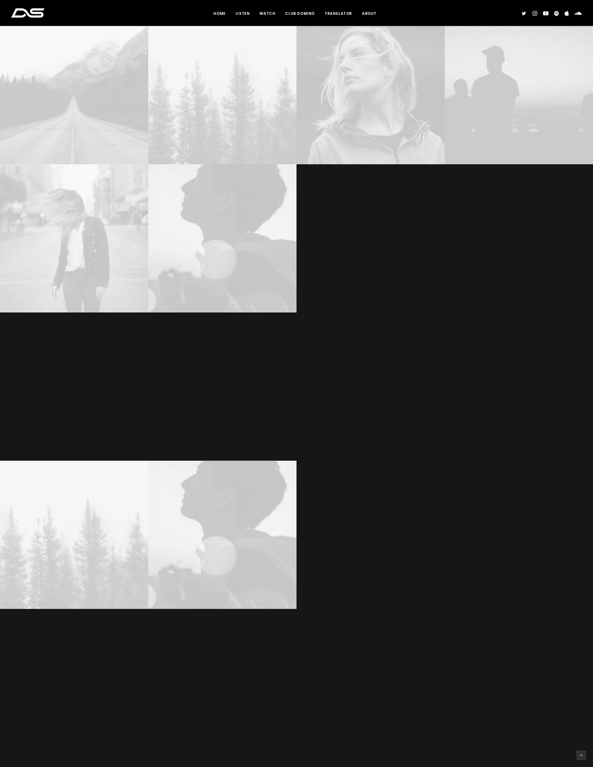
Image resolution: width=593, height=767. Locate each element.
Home (219, 13)
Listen (243, 13)
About (369, 13)
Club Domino (300, 13)
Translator (338, 13)
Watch (267, 13)
